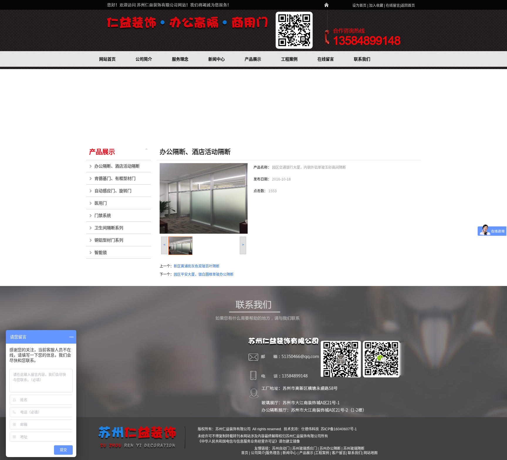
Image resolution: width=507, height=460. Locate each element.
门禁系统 (102, 215)
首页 (244, 453)
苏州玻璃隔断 (353, 448)
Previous (4, 104)
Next (501, 104)
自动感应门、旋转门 (112, 190)
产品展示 (102, 151)
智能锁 (100, 252)
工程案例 (322, 453)
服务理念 (273, 453)
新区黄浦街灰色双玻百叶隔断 (196, 266)
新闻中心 (290, 453)
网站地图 (371, 453)
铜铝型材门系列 (108, 240)
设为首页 (359, 6)
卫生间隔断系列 (108, 227)
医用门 (100, 203)
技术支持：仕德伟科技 (301, 429)
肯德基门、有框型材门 (115, 178)
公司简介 (258, 453)
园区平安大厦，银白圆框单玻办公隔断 (204, 274)
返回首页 (408, 6)
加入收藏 (376, 6)
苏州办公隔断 (330, 448)
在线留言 (393, 6)
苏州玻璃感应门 (304, 448)
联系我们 (355, 453)
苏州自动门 (281, 448)
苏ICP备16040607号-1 (338, 429)
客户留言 (339, 453)
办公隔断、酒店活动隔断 (117, 166)
